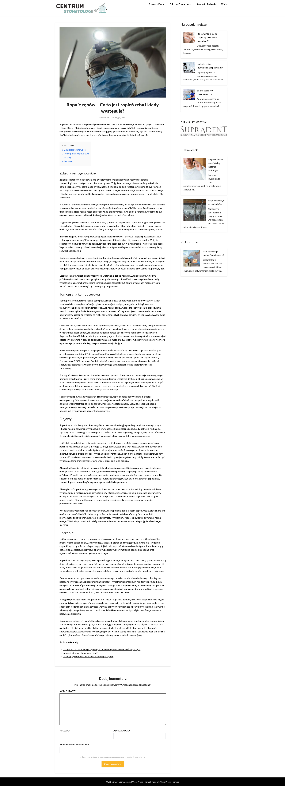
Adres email (121, 730)
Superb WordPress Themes (166, 782)
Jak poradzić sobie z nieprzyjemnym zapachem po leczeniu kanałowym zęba (101, 649)
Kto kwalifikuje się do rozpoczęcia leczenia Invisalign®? (207, 37)
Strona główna (156, 4)
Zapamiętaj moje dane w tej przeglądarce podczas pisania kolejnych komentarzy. (113, 757)
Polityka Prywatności (180, 4)
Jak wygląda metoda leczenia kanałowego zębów (88, 656)
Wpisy (224, 4)
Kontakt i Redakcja (206, 4)
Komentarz (68, 691)
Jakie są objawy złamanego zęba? (80, 652)
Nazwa (65, 730)
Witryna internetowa (74, 744)
